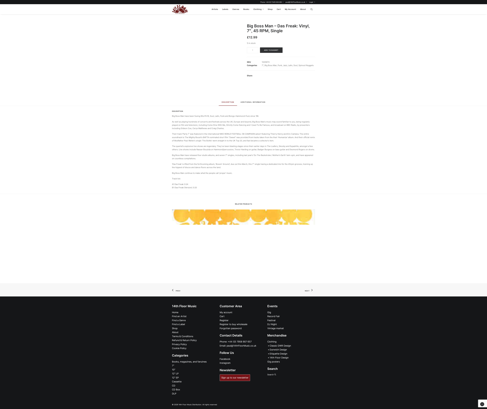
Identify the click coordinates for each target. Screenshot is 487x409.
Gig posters (273, 361)
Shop (270, 9)
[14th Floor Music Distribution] (180, 9)
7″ (173, 365)
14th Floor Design (279, 357)
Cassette (176, 381)
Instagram (225, 363)
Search (270, 374)
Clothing (257, 9)
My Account (290, 9)
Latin (290, 65)
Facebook (225, 359)
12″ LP (175, 373)
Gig (269, 312)
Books (246, 9)
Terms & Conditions (182, 336)
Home (175, 312)
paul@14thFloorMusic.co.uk (295, 2)
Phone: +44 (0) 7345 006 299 (271, 2)
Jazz (285, 65)
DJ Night (272, 324)
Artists (215, 9)
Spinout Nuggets (306, 65)
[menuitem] (272, 2)
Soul (295, 65)
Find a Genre (179, 320)
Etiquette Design (278, 353)
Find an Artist (179, 316)
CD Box (176, 389)
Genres (235, 9)
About (303, 9)
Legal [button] (311, 2)
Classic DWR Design (280, 345)
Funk (280, 65)
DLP (174, 393)
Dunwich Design (278, 349)
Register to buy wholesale (233, 324)
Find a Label (178, 324)
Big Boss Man (271, 65)
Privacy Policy (179, 344)
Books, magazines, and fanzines (189, 361)
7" (263, 65)
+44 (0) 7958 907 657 (240, 341)
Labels (225, 9)
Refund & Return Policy (184, 340)
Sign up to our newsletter (234, 377)
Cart (279, 9)
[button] (312, 9)
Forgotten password (231, 328)
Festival (271, 320)
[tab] (253, 103)
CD (173, 385)
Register (224, 320)
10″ (173, 369)
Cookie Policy (179, 348)
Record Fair (273, 316)
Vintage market (275, 328)
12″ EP (175, 377)
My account (226, 312)
